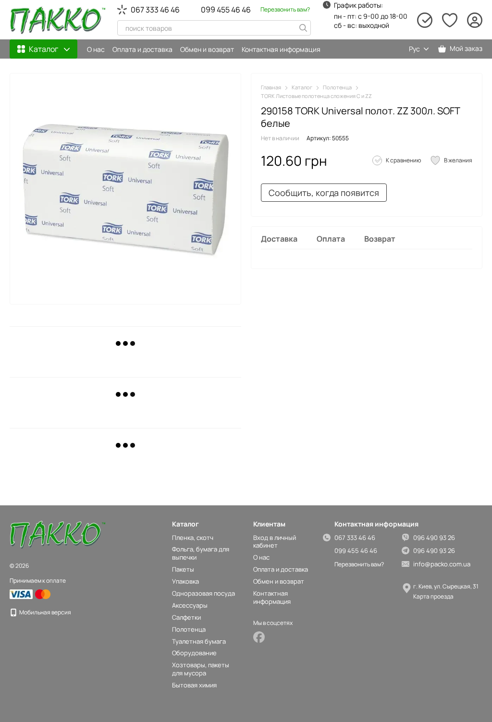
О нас (96, 49)
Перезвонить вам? (285, 9)
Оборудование (194, 653)
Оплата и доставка (142, 49)
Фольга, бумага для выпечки (200, 553)
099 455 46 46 (226, 9)
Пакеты (183, 569)
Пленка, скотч (192, 537)
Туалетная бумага (199, 641)
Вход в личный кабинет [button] (274, 541)
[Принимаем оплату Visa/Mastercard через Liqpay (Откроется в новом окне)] (31, 593)
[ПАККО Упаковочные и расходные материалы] (58, 534)
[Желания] (449, 20)
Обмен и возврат (207, 49)
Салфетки (186, 617)
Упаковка (185, 581)
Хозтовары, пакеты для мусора (200, 669)
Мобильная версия (44, 612)
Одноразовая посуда (203, 593)
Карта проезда (433, 596)
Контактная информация (281, 49)
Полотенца (189, 629)
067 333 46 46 (155, 9)
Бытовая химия (194, 685)
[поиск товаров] (303, 28)
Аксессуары (190, 605)
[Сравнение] (424, 20)
